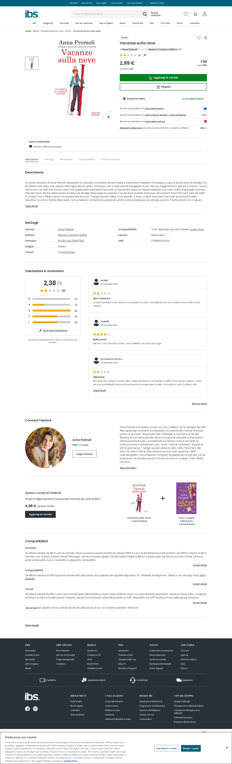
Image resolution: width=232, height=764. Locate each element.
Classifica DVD (125, 655)
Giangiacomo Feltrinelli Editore (188, 706)
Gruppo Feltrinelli (182, 701)
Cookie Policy (71, 760)
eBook (28, 668)
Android (29, 578)
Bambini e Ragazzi (127, 668)
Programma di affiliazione (152, 706)
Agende (184, 655)
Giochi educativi (157, 655)
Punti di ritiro (86, 3)
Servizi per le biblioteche (151, 701)
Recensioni (66, 159)
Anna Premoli (129, 49)
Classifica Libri (32, 655)
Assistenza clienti (157, 3)
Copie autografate (65, 659)
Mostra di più (199, 403)
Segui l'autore (84, 454)
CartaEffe (73, 3)
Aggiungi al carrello (165, 77)
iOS (202, 575)
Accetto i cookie (191, 748)
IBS (131, 69)
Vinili (89, 659)
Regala (165, 86)
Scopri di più (68, 252)
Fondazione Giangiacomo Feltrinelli (187, 711)
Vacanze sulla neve (139, 518)
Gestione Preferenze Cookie (118, 719)
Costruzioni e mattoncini (161, 650)
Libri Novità (30, 650)
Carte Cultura (117, 3)
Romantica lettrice (111, 359)
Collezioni (60, 664)
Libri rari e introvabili (65, 655)
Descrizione (31, 159)
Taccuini (185, 650)
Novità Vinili (92, 664)
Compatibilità (86, 159)
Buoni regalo (101, 3)
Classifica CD (94, 655)
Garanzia (109, 714)
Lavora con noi (147, 714)
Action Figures (156, 668)
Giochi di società (157, 659)
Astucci (184, 668)
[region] (116, 748)
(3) (75, 310)
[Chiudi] (226, 747)
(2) (75, 316)
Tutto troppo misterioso (186, 519)
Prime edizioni (62, 650)
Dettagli (49, 159)
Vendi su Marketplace (150, 710)
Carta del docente (134, 3)
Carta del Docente (154, 108)
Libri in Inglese (31, 664)
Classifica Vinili (94, 668)
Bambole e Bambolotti (160, 664)
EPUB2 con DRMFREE (71, 240)
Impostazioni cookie (166, 748)
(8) (64, 290)
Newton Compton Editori (162, 49)
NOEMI (104, 280)
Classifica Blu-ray (127, 659)
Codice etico (146, 719)
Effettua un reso (112, 710)
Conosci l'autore (110, 159)
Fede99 (105, 321)
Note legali (32, 625)
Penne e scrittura (188, 659)
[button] (145, 14)
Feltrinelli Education (183, 717)
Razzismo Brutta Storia (185, 722)
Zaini (183, 664)
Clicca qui (31, 607)
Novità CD (92, 650)
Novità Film (123, 650)
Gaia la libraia (77, 714)
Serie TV (122, 664)
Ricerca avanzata (156, 13)
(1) (76, 304)
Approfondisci (128, 468)
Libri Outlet (30, 659)
